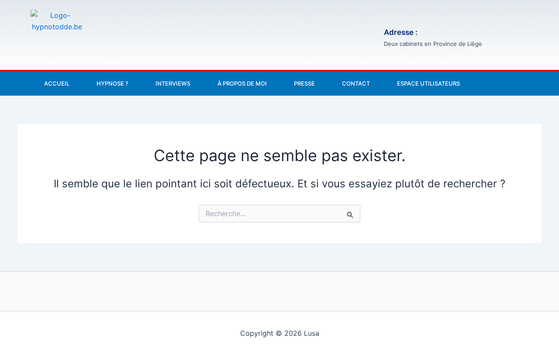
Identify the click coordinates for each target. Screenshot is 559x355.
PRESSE (304, 83)
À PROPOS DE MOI (242, 83)
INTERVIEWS (172, 83)
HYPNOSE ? (112, 83)
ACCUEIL (56, 83)
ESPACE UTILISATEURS (428, 83)
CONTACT (356, 83)
